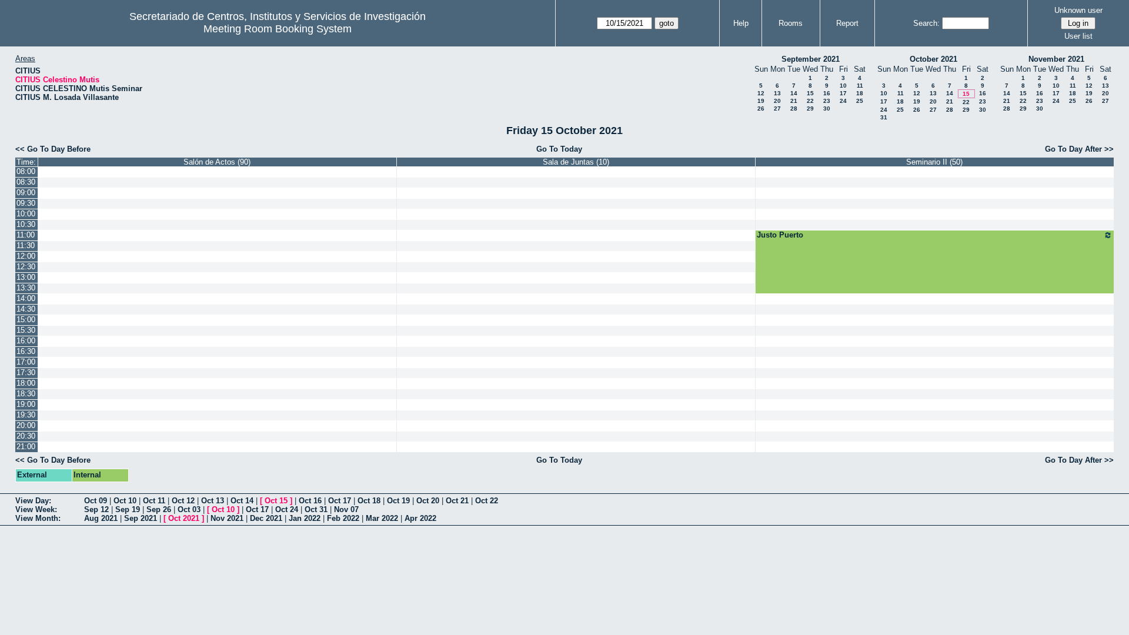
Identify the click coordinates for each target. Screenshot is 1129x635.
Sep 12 (96, 509)
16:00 (25, 340)
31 (883, 117)
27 (777, 108)
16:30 (25, 351)
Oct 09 (95, 500)
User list (1078, 36)
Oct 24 (286, 509)
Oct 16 (310, 500)
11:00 (25, 234)
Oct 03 (189, 509)
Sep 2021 (140, 518)
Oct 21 (457, 500)
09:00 (25, 192)
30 (826, 108)
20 (777, 101)
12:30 (25, 266)
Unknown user (1078, 10)
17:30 (25, 372)
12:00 (25, 256)
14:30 (25, 309)
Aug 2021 (101, 518)
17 (843, 93)
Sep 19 (127, 509)
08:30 (25, 182)
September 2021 (810, 59)
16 (826, 93)
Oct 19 (398, 500)
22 (810, 101)
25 (859, 101)
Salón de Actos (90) (216, 162)
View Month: (38, 518)
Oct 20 (427, 500)
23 (826, 101)
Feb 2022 (343, 518)
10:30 (25, 224)
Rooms (791, 23)
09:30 (25, 203)
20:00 (25, 425)
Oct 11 (154, 500)
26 (760, 108)
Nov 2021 (227, 518)
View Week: (36, 509)
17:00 (25, 361)
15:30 (25, 330)
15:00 (25, 319)
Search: (926, 23)
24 (843, 101)
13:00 (25, 277)
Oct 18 (369, 500)
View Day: (33, 500)
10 (843, 85)
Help (741, 23)
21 (793, 101)
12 (760, 93)
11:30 (25, 245)
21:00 (25, 446)
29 (810, 108)
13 (777, 93)
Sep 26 (158, 509)
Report (847, 23)
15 (810, 93)
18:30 (25, 393)
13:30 (25, 287)
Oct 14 (242, 500)
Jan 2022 (304, 518)
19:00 (25, 404)
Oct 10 (124, 500)
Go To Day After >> (1079, 149)
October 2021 (933, 59)
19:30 (25, 414)
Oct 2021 (183, 518)
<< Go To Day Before (53, 149)
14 (793, 93)
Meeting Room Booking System (277, 29)
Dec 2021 (266, 518)
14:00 (25, 298)
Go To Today (559, 149)
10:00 (25, 213)
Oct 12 (183, 500)
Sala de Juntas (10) (576, 162)
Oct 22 (486, 500)
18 (859, 93)
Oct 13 (212, 500)
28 (793, 108)
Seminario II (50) (934, 162)
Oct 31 (316, 509)
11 (860, 85)
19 (760, 101)
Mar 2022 (382, 518)
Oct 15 (276, 500)
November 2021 (1056, 59)
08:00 (25, 171)
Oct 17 (339, 500)
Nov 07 (346, 509)
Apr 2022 (420, 518)
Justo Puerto (780, 234)
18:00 (25, 383)
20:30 (25, 436)
